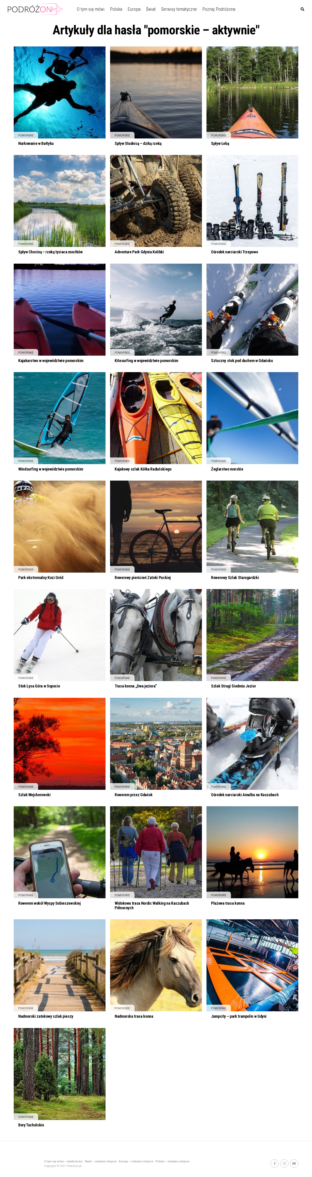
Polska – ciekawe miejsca (172, 1161)
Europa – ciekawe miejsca (136, 1161)
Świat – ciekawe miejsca (100, 1161)
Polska (116, 9)
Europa (134, 9)
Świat (151, 9)
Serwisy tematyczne (179, 9)
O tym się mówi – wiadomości (63, 1161)
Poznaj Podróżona (218, 9)
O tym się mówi (91, 9)
